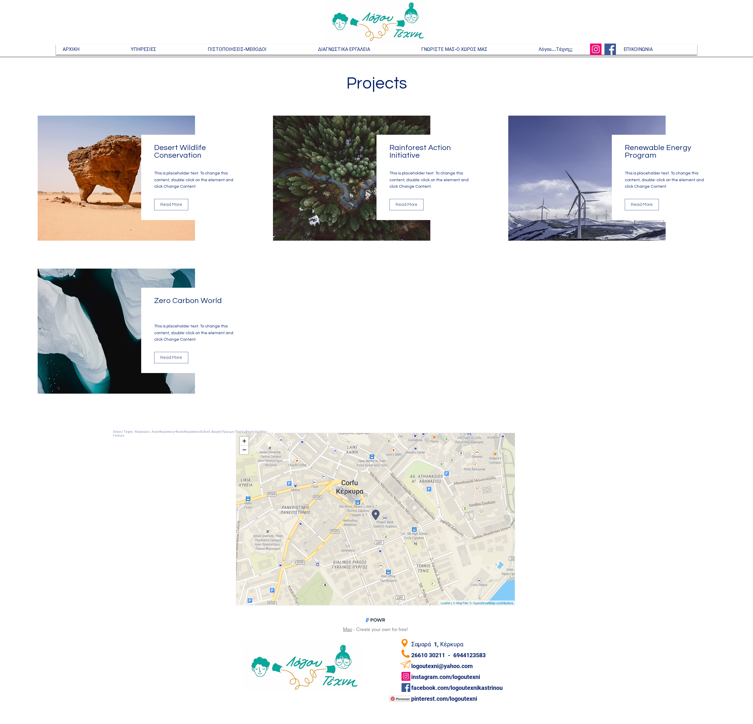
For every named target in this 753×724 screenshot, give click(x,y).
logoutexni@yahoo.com (442, 666)
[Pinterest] (289, 444)
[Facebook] (610, 49)
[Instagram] (596, 49)
